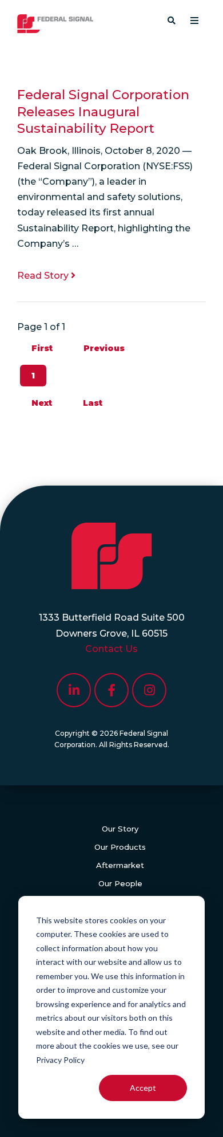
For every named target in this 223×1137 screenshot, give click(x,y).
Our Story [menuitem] (120, 828)
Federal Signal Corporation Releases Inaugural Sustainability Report (103, 111)
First (42, 348)
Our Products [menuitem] (120, 846)
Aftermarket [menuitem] (120, 865)
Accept (143, 1088)
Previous (104, 348)
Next (41, 403)
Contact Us (111, 648)
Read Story (44, 275)
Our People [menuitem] (120, 883)
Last (92, 403)
